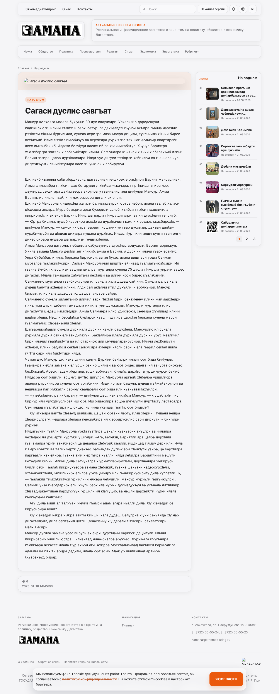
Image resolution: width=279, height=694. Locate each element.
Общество (45, 51)
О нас (66, 9)
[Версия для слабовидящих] (243, 9)
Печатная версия (213, 9)
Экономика (148, 51)
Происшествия (90, 51)
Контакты (84, 9)
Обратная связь (49, 661)
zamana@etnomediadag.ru (211, 639)
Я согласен (226, 679)
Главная (23, 68)
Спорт (129, 51)
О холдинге (26, 661)
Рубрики (192, 51)
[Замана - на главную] (51, 30)
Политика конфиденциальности (86, 661)
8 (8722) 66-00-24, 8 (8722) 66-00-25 (220, 632)
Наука (28, 51)
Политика (66, 51)
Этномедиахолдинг (41, 9)
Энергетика (170, 51)
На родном (41, 68)
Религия (112, 51)
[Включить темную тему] (233, 9)
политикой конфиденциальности (89, 679)
